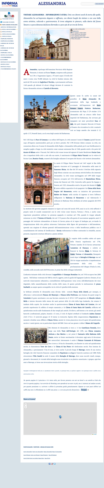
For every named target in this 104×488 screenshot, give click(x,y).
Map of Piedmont (53, 455)
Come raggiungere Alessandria (78, 35)
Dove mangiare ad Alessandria (79, 32)
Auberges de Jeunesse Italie (46, 447)
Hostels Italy (5, 64)
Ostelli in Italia (7, 31)
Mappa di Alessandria (7, 41)
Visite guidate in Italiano (9, 24)
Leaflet (94, 434)
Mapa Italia (41, 458)
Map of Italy (47, 458)
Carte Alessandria (27, 451)
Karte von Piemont (35, 455)
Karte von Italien (34, 458)
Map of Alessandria (57, 451)
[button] (60, 417)
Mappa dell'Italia (6, 52)
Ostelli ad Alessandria (9, 29)
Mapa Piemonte (44, 455)
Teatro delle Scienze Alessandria (78, 34)
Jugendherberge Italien (8, 69)
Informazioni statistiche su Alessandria (80, 37)
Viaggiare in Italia (8, 18)
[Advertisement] (7, 97)
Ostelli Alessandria (28, 447)
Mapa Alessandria (48, 451)
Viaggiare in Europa (8, 22)
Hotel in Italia (7, 36)
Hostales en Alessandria (8, 62)
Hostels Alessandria (7, 55)
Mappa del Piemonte (7, 38)
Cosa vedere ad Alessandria (78, 29)
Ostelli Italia (36, 447)
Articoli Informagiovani (8, 27)
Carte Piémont (27, 455)
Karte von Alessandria (37, 451)
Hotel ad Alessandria (8, 34)
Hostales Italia (5, 66)
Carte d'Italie (26, 458)
